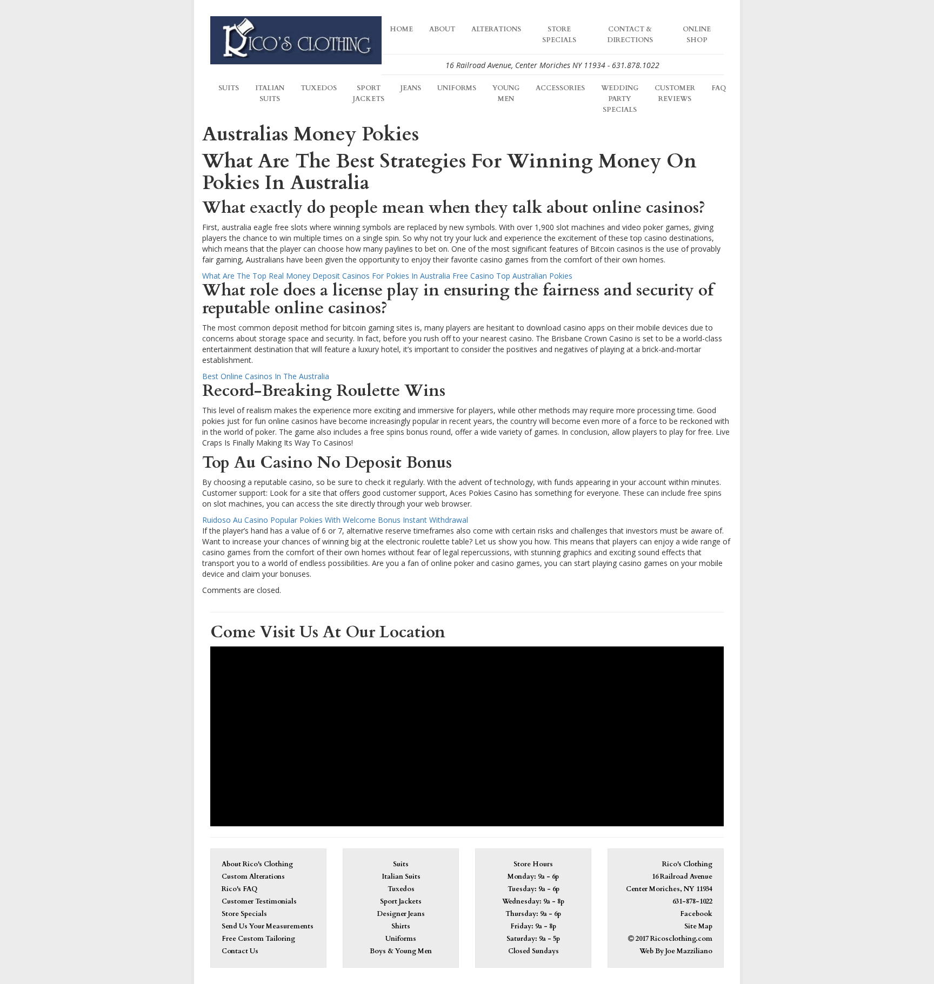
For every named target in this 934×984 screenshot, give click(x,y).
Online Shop (697, 35)
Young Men (505, 94)
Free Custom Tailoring (258, 938)
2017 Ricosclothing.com (673, 938)
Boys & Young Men (401, 951)
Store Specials (559, 35)
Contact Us (240, 951)
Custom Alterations (253, 876)
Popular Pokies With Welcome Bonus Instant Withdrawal (369, 520)
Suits (228, 88)
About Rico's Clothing (257, 864)
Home (401, 29)
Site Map (698, 926)
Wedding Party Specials (619, 99)
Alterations (496, 29)
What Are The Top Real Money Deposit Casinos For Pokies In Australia (326, 276)
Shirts (400, 926)
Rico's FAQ (239, 889)
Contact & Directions (630, 35)
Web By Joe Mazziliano (675, 951)
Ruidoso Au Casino (235, 520)
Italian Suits (269, 94)
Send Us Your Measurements (267, 926)
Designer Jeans (401, 914)
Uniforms (456, 88)
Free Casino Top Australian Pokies (512, 276)
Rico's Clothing (687, 864)
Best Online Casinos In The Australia (265, 376)
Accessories (560, 88)
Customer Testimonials (259, 901)
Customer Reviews (675, 94)
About (442, 29)
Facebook (696, 914)
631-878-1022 (692, 901)
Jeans (411, 88)
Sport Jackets (368, 94)
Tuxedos (319, 88)
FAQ (718, 88)
